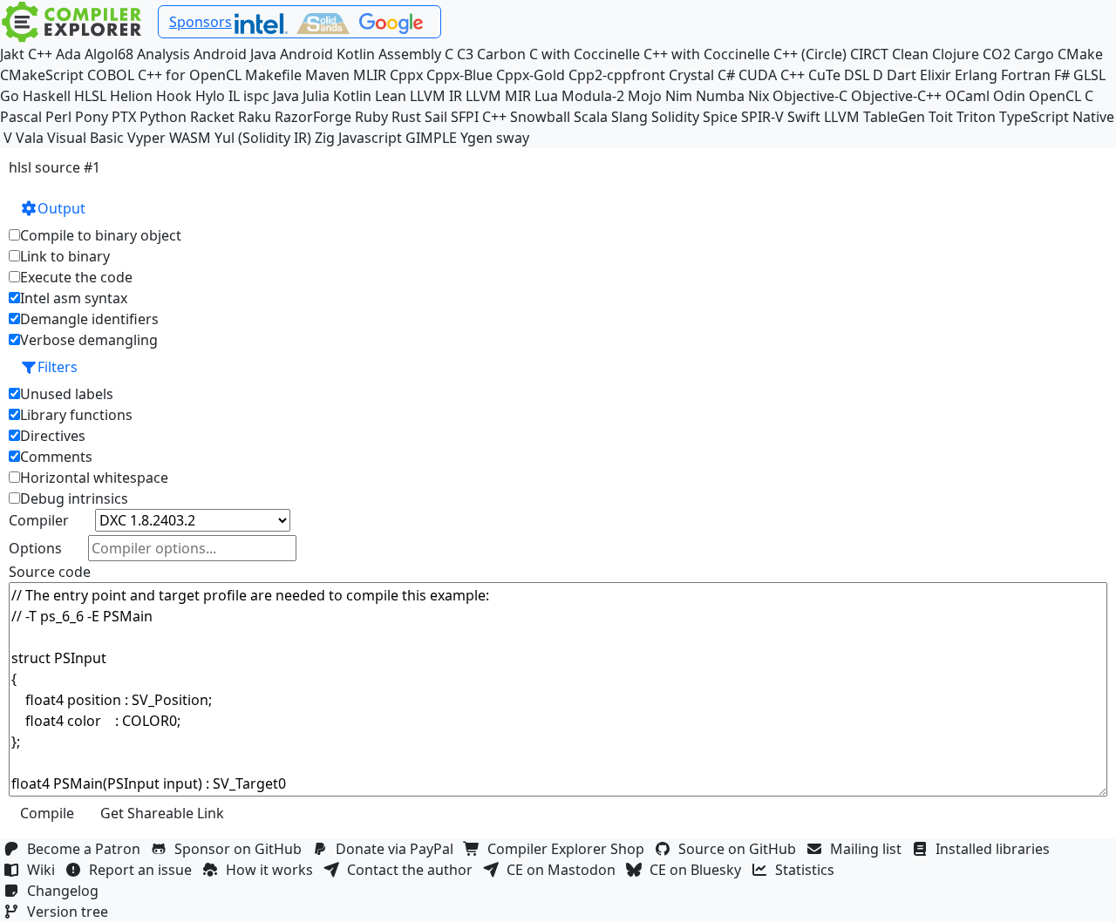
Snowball (540, 116)
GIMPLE (431, 137)
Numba (720, 95)
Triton (976, 116)
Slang (629, 116)
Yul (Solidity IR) (262, 137)
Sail (436, 116)
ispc (256, 95)
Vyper (146, 137)
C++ (40, 54)
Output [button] (61, 208)
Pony (91, 116)
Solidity (675, 116)
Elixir (935, 75)
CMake (1080, 54)
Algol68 (109, 54)
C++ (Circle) (810, 54)
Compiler (39, 520)
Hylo (210, 95)
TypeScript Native (1056, 116)
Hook (174, 95)
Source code (50, 571)
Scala (591, 116)
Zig (325, 137)
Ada (68, 54)
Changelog (66, 890)
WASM (190, 137)
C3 (465, 54)
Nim (678, 95)
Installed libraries (996, 848)
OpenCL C (1061, 95)
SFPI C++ (479, 116)
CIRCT (869, 54)
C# (726, 75)
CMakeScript (42, 75)
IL (234, 95)
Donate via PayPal (398, 848)
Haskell (47, 95)
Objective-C (809, 95)
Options (35, 548)
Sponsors (200, 21)
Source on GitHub (740, 848)
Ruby (371, 116)
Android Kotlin (327, 54)
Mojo (645, 95)
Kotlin (352, 95)
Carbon (501, 54)
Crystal (691, 75)
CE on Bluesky (699, 869)
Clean (910, 54)
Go (9, 95)
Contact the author (413, 869)
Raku (254, 116)
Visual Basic (85, 137)
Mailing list (869, 848)
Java (286, 95)
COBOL (110, 75)
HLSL (90, 95)
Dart (901, 75)
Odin (1009, 95)
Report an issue (144, 869)
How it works (273, 869)
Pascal (21, 116)
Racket (212, 116)
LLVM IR (436, 95)
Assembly (409, 54)
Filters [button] (57, 366)
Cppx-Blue (459, 75)
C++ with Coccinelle (706, 54)
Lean (390, 95)
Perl (58, 116)
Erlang (976, 75)
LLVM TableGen (874, 116)
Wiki (44, 869)
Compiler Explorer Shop (569, 848)
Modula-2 (592, 95)
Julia (316, 95)
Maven (327, 75)
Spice (720, 116)
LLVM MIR (498, 95)
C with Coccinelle (584, 54)
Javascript (370, 137)
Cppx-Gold (530, 75)
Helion (131, 95)
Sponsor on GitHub (241, 848)
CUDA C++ (771, 75)
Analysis (163, 54)
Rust (406, 116)
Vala (30, 137)
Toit (941, 116)
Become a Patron (87, 848)
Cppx (406, 75)
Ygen (476, 137)
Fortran (1026, 75)
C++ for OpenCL (190, 75)
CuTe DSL (838, 75)
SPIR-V (762, 116)
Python (163, 116)
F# (1062, 75)
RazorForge (313, 116)
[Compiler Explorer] (72, 22)
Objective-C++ (896, 95)
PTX (124, 116)
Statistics (808, 869)
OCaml (967, 95)
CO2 (997, 54)
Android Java (235, 54)
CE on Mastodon (565, 869)
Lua (546, 95)
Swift (803, 116)
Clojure (955, 54)
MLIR (369, 75)
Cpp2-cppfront (616, 75)
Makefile (273, 75)
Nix (758, 95)
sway (512, 137)
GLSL (1089, 75)
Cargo (1034, 54)
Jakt (12, 54)
